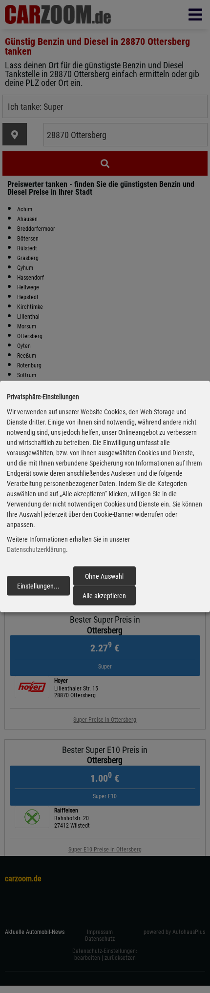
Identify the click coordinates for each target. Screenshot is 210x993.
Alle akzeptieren (104, 596)
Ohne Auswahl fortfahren (104, 579)
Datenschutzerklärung (36, 549)
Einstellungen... (38, 586)
